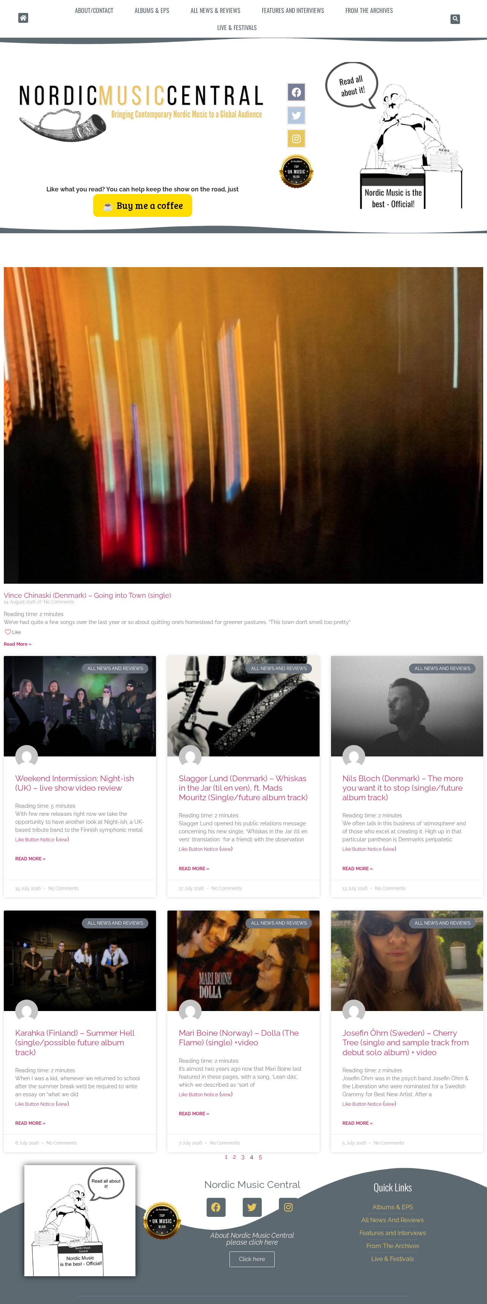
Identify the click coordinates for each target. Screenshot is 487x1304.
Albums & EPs (152, 10)
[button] (455, 19)
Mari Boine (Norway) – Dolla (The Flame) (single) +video (239, 1037)
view (62, 839)
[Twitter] (296, 115)
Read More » (18, 644)
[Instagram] (296, 138)
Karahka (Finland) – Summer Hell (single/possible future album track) (74, 1042)
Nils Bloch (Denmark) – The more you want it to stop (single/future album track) (402, 788)
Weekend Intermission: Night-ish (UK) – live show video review (74, 783)
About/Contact (94, 10)
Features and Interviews (293, 10)
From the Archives (369, 10)
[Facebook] (296, 92)
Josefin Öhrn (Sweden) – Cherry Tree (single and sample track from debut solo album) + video (405, 1042)
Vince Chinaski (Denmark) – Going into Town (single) (87, 595)
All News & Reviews (215, 10)
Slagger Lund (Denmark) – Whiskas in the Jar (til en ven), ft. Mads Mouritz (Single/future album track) (243, 788)
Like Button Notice (34, 839)
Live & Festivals (237, 27)
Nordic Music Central (252, 1184)
